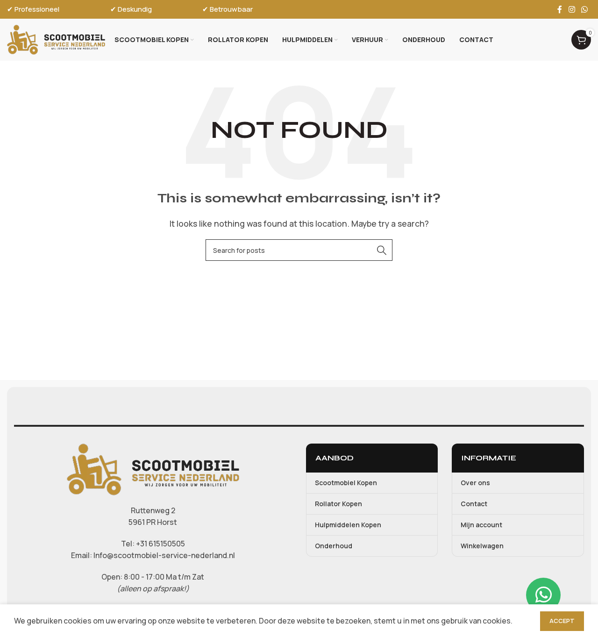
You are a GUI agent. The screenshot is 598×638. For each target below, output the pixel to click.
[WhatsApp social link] (584, 9)
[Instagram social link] (571, 9)
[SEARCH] (381, 250)
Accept (562, 620)
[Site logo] (56, 39)
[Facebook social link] (559, 9)
